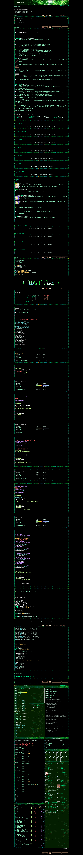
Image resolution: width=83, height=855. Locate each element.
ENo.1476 (50, 764)
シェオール (17, 38)
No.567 (62, 764)
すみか (19, 688)
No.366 (63, 806)
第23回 (20, 682)
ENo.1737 (52, 802)
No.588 (64, 776)
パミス (43, 116)
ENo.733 (50, 789)
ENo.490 (49, 793)
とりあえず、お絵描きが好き (22, 225)
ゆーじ (16, 58)
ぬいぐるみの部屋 (19, 233)
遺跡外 (19, 690)
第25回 (23, 682)
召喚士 (17, 179)
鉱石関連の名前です (20, 249)
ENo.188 (49, 772)
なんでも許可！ (19, 155)
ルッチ (16, 613)
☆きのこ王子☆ (18, 84)
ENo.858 (52, 807)
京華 (18, 117)
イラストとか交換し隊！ (21, 131)
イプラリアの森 (19, 241)
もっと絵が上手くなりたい (21, 123)
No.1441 (63, 785)
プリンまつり (18, 163)
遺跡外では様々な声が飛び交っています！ (25, 676)
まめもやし (44, 117)
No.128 (64, 793)
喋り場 (22, 688)
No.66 (64, 772)
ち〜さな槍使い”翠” (33, 116)
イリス (55, 116)
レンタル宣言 (18, 147)
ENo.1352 (50, 776)
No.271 (62, 768)
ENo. (37, 705)
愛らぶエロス (18, 139)
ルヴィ (16, 216)
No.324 (63, 802)
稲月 (19, 195)
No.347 (62, 810)
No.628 (63, 798)
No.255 (62, 781)
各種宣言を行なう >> (64, 5)
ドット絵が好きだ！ (20, 171)
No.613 (63, 789)
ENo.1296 (50, 785)
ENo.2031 (52, 811)
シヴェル (17, 205)
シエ (16, 69)
